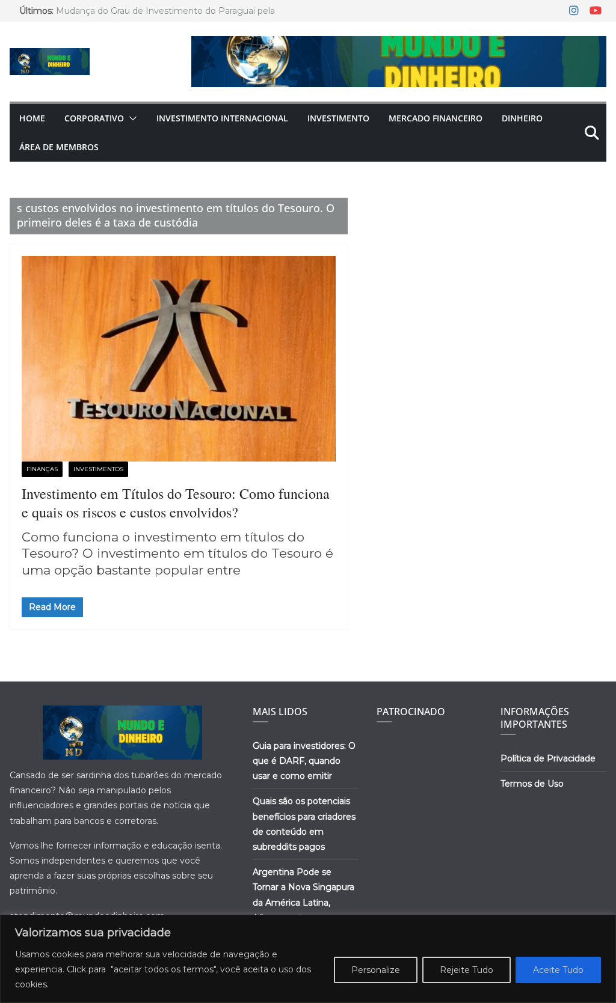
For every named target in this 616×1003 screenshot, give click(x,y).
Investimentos (98, 469)
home (32, 118)
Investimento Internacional (222, 118)
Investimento (338, 118)
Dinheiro (522, 118)
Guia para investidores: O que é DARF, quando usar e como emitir (304, 760)
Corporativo (94, 118)
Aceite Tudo (558, 970)
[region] (308, 959)
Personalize (375, 970)
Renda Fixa (158, 469)
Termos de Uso (532, 783)
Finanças (42, 469)
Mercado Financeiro (435, 118)
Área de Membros (59, 147)
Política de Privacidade (548, 758)
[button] (130, 118)
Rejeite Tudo (466, 970)
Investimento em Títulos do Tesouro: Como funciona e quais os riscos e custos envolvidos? (176, 503)
